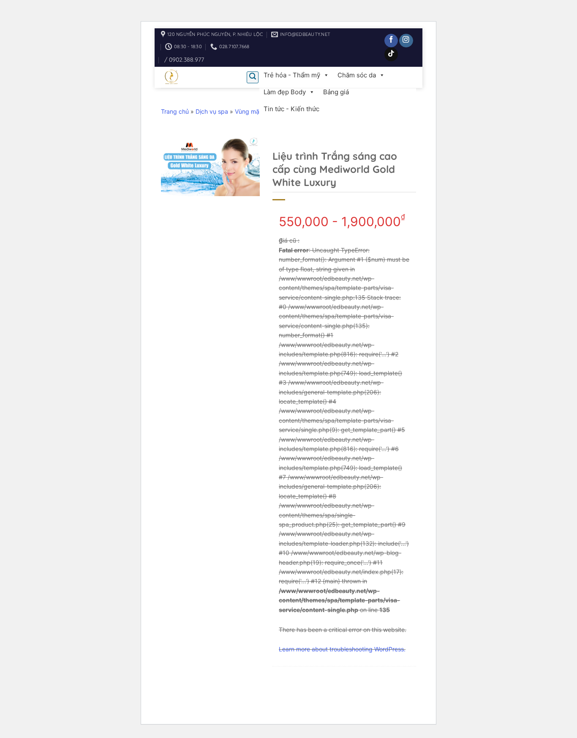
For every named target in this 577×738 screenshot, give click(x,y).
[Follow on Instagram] (406, 41)
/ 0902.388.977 (184, 59)
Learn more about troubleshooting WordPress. (342, 649)
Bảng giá (336, 92)
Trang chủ (175, 111)
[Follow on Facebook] (391, 41)
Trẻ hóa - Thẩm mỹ (292, 75)
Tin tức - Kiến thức (291, 109)
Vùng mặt (248, 111)
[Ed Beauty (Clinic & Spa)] (197, 77)
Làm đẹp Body (285, 92)
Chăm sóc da (356, 75)
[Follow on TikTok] (391, 54)
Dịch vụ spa (212, 111)
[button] (253, 77)
